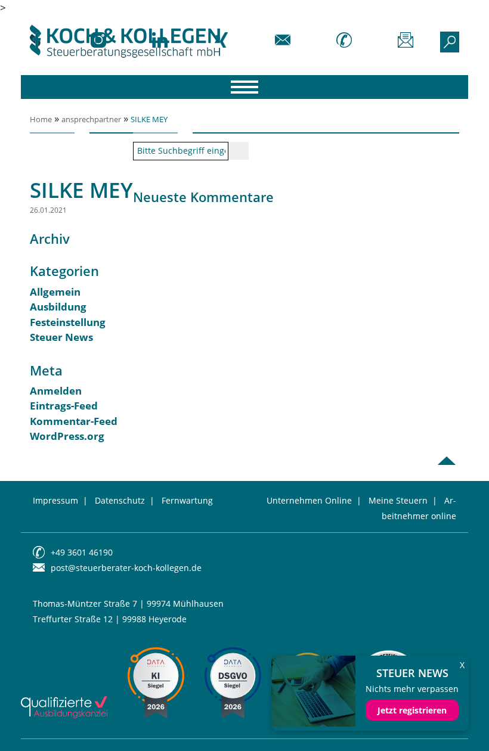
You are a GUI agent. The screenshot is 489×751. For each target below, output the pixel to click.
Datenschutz (120, 500)
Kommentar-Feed (73, 421)
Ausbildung (58, 307)
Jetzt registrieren (412, 710)
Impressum (55, 500)
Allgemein (55, 292)
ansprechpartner (91, 119)
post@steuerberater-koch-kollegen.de (126, 567)
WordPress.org (67, 436)
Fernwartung (187, 500)
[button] (26, 725)
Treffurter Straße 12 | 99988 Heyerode (110, 619)
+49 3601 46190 (82, 552)
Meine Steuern (398, 500)
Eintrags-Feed (64, 405)
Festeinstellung (68, 322)
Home (41, 119)
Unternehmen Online (309, 500)
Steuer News (61, 337)
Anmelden (56, 391)
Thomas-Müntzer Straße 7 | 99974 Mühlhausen (128, 603)
